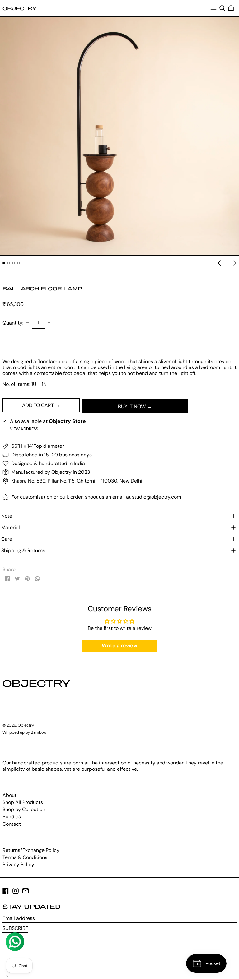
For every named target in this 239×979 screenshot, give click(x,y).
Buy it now (132, 406)
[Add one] (49, 322)
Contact (11, 824)
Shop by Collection (23, 809)
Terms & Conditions (24, 857)
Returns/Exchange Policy (30, 850)
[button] (222, 8)
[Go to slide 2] (8, 263)
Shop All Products (22, 802)
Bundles (11, 816)
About (9, 795)
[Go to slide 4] (18, 263)
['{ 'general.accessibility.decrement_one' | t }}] (27, 322)
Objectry (19, 8)
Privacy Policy (18, 864)
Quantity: (12, 323)
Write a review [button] (119, 645)
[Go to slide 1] (3, 263)
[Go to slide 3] (13, 263)
